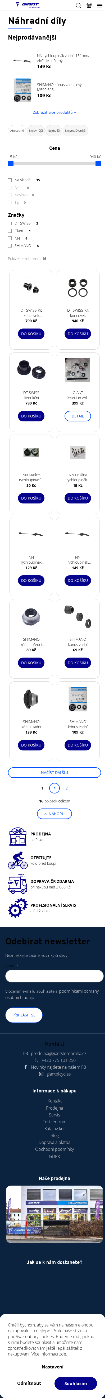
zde (62, 1354)
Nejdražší (54, 130)
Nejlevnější (36, 130)
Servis (54, 1115)
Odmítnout (29, 1383)
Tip (20, 202)
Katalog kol (54, 1128)
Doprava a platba (54, 1142)
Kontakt (55, 1101)
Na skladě (27, 179)
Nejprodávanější (75, 130)
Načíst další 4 (54, 772)
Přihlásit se (23, 1014)
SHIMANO (27, 245)
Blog (55, 1135)
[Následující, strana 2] (54, 788)
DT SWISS (26, 223)
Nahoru (57, 813)
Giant (23, 230)
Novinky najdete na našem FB (58, 1067)
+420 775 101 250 (59, 1060)
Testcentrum (54, 1122)
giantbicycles (59, 1074)
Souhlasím (76, 1383)
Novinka (24, 194)
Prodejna (54, 1108)
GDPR (54, 1156)
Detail (78, 416)
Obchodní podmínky (54, 1149)
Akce (22, 187)
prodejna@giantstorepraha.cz (58, 1053)
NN (21, 238)
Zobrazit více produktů (53, 112)
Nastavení (52, 1367)
